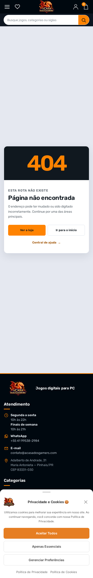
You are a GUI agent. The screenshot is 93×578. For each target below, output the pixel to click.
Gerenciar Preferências (46, 560)
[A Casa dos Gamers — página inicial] (18, 388)
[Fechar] (85, 502)
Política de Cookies (63, 572)
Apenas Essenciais (46, 546)
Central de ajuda (46, 242)
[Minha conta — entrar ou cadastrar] (76, 7)
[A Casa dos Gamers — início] (46, 6)
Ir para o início (66, 230)
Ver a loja (27, 230)
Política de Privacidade (32, 572)
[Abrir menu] (7, 7)
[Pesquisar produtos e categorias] (83, 20)
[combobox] (41, 20)
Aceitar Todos (46, 533)
